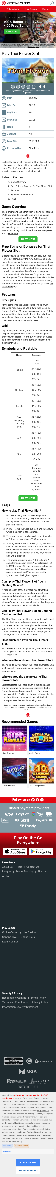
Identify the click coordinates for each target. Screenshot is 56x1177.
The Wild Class (9, 786)
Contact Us (32, 866)
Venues (45, 9)
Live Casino (31, 9)
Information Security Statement (20, 1007)
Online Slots (28, 937)
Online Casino (13, 9)
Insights (6, 871)
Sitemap (42, 871)
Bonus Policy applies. (33, 47)
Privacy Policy (40, 1002)
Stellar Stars (34, 753)
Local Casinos (10, 941)
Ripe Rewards (8, 753)
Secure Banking (25, 871)
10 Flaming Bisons (37, 786)
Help (19, 866)
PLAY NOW (28, 239)
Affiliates (7, 876)
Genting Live (9, 937)
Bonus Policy (38, 997)
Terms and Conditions (15, 1002)
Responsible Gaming (14, 997)
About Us (7, 866)
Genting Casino (28, 265)
